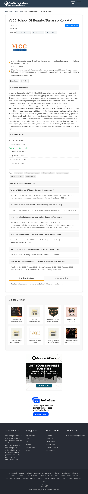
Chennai (57, 473)
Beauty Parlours (38, 33)
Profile (25, 81)
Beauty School (30, 176)
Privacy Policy (50, 445)
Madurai (25, 478)
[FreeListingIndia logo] (16, 4)
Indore (50, 476)
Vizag (43, 481)
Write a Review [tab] (62, 278)
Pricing (28, 451)
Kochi (69, 476)
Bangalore (22, 473)
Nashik (47, 478)
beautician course (62, 173)
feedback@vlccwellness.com (21, 75)
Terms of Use (50, 442)
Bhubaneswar (38, 473)
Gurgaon (34, 476)
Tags (27, 442)
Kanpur (63, 476)
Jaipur (56, 476)
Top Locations (30, 436)
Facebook (14, 81)
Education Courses (15, 11)
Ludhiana (17, 478)
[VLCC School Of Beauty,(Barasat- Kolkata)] (19, 47)
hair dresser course (17, 176)
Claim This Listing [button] (72, 25)
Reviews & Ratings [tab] (27, 278)
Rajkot (64, 478)
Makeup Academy (47, 173)
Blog (27, 439)
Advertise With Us (52, 448)
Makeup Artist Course (32, 173)
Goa (28, 476)
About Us (49, 436)
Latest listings (30, 448)
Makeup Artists (51, 33)
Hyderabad (42, 476)
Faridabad (12, 476)
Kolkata (75, 476)
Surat (70, 478)
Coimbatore (66, 473)
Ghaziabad (21, 476)
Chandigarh (48, 473)
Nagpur (40, 478)
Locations (29, 445)
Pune (58, 478)
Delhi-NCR (75, 473)
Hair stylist (18, 173)
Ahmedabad (13, 473)
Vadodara (77, 478)
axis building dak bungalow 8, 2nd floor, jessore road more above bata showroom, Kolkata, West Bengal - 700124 (45, 62)
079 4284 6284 (17, 66)
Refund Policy (50, 451)
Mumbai (32, 478)
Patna (53, 478)
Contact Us (49, 439)
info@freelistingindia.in (76, 436)
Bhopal (29, 473)
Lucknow (9, 478)
